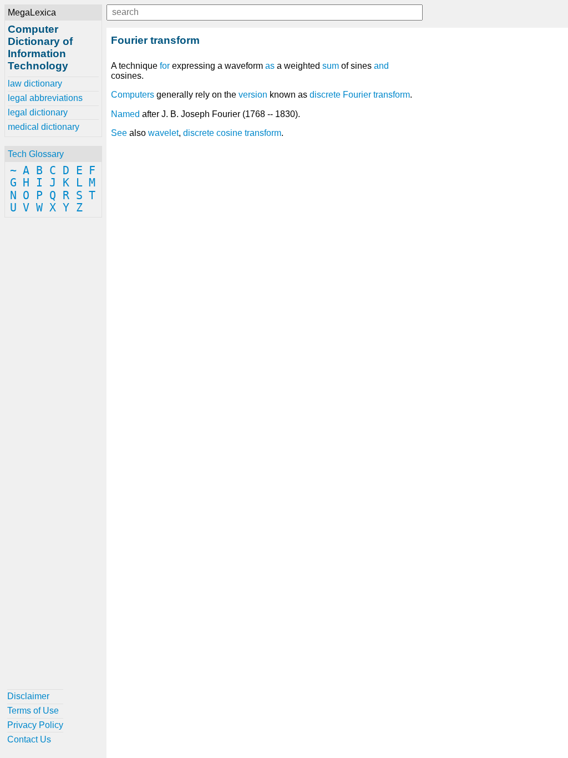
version (253, 94)
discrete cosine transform (232, 133)
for (165, 65)
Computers (132, 94)
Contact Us (29, 739)
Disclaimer (28, 696)
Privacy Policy (35, 725)
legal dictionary (38, 112)
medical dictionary (43, 127)
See (119, 133)
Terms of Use (33, 710)
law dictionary (35, 83)
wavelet (163, 133)
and (381, 65)
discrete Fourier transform (360, 94)
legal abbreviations (45, 98)
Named (125, 114)
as (270, 65)
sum (330, 65)
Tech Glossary (36, 154)
